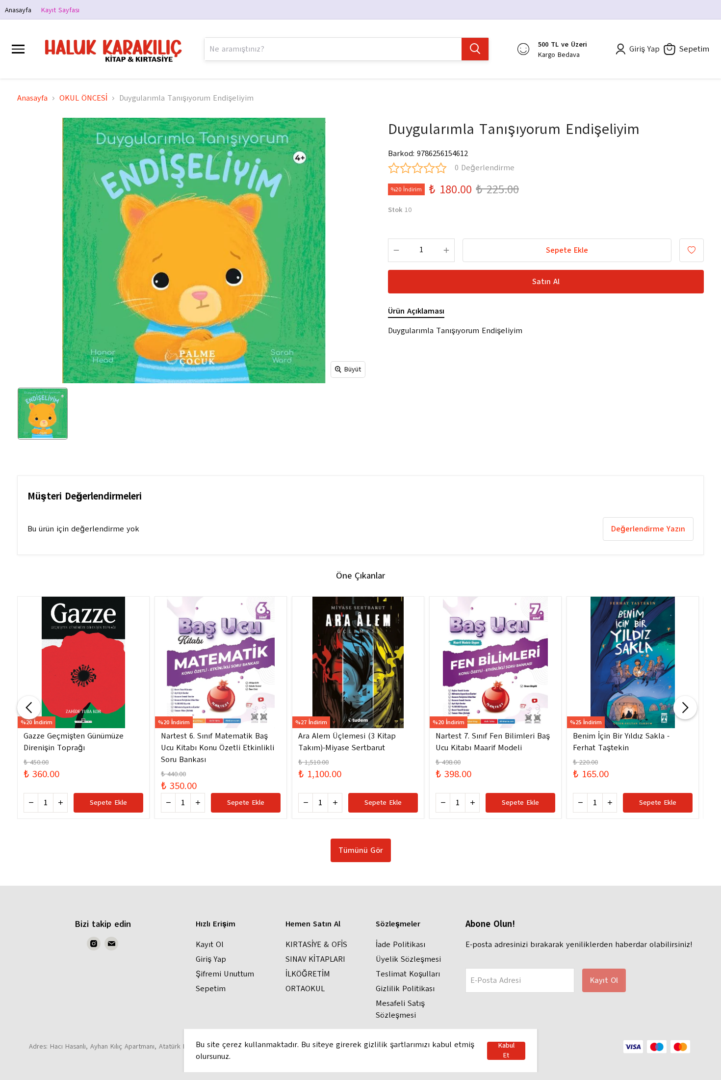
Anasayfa (18, 10)
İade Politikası (400, 944)
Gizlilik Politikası (405, 988)
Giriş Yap (211, 959)
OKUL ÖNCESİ (83, 98)
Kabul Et (506, 1051)
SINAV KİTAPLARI (315, 959)
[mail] (111, 943)
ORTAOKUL (305, 988)
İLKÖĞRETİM (307, 974)
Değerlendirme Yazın (648, 529)
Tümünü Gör (360, 850)
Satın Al (546, 281)
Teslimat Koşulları (408, 974)
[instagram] (94, 943)
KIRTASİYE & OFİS (316, 944)
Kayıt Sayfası (60, 10)
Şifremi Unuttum (225, 974)
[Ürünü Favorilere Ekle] (691, 250)
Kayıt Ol (210, 944)
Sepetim (211, 988)
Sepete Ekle (567, 250)
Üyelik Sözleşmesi (408, 959)
